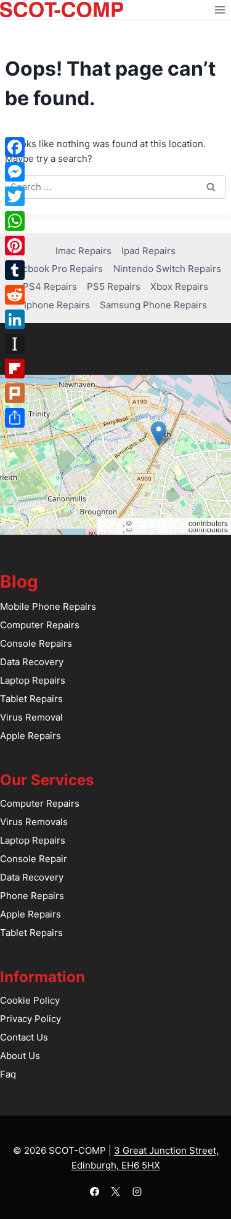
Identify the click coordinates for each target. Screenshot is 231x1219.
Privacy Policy (30, 1019)
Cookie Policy (30, 1000)
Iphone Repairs (57, 305)
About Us (20, 1055)
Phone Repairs (32, 895)
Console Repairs (36, 643)
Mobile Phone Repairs (48, 606)
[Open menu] (219, 9)
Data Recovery (31, 662)
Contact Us (24, 1037)
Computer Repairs (39, 625)
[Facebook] (94, 1191)
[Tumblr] (14, 270)
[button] (158, 433)
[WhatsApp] (14, 221)
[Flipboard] (14, 368)
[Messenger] (14, 171)
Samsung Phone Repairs (153, 305)
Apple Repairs (30, 735)
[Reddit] (14, 294)
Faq (8, 1074)
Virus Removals (34, 822)
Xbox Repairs (179, 286)
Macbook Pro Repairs (56, 268)
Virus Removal (31, 717)
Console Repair (33, 859)
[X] (116, 1191)
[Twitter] (14, 196)
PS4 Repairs (50, 286)
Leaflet (111, 523)
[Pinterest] (14, 245)
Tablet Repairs (31, 699)
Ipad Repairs (148, 251)
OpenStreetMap (160, 523)
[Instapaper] (14, 344)
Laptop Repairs (32, 680)
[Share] (14, 418)
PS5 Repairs (113, 286)
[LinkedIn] (14, 319)
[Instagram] (137, 1191)
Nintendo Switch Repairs (167, 268)
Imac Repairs (83, 251)
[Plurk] (14, 393)
